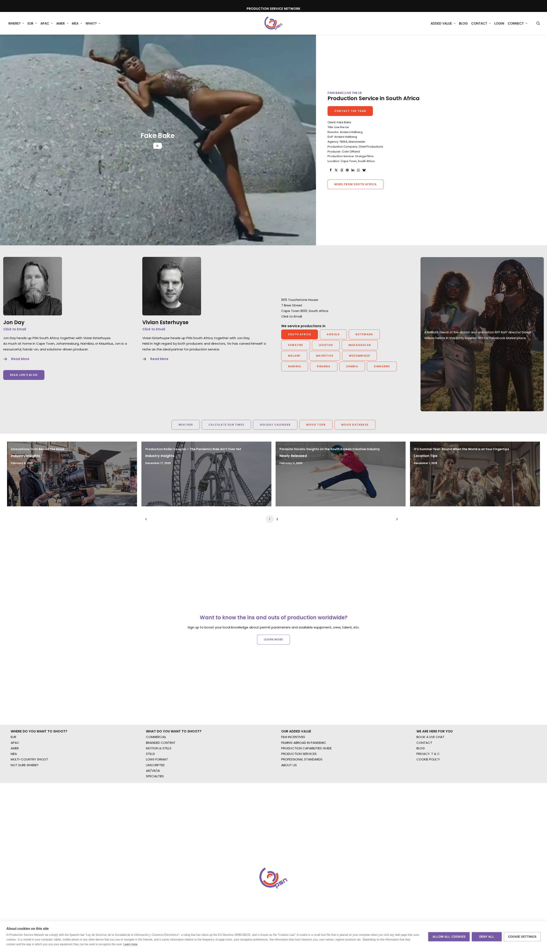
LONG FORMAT (157, 759)
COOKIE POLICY (428, 759)
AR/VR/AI (153, 770)
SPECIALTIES (155, 776)
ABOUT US (289, 765)
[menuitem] (16, 23)
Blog (463, 23)
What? (91, 23)
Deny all (486, 936)
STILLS (150, 753)
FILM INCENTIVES (293, 737)
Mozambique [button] (359, 355)
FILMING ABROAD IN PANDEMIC (303, 742)
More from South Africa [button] (355, 184)
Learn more (130, 944)
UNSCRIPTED (155, 765)
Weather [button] (185, 424)
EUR (30, 23)
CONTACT (424, 742)
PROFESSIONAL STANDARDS (301, 759)
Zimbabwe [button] (382, 366)
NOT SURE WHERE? (24, 765)
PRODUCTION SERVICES (299, 753)
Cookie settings (522, 936)
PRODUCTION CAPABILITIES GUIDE (306, 748)
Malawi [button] (294, 355)
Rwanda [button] (323, 366)
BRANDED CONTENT (160, 742)
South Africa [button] (299, 334)
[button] (538, 23)
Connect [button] (516, 23)
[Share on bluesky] (363, 170)
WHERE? (14, 23)
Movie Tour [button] (316, 424)
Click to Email (14, 329)
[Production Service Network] (273, 23)
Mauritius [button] (324, 355)
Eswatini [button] (295, 345)
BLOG (420, 748)
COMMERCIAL (156, 737)
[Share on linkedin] (352, 170)
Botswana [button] (364, 334)
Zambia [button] (352, 366)
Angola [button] (333, 334)
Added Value (441, 23)
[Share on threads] (341, 170)
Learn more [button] (273, 639)
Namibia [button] (294, 366)
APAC (44, 23)
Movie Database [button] (355, 424)
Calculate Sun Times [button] (226, 424)
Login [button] (499, 23)
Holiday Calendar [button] (275, 424)
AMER (60, 23)
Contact (479, 23)
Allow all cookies (448, 936)
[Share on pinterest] (347, 170)
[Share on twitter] (336, 170)
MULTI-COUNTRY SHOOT (29, 759)
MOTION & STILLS (158, 748)
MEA (75, 23)
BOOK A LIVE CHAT (430, 737)
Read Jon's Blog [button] (24, 375)
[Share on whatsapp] (358, 170)
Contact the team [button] (350, 111)
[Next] (396, 520)
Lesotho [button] (326, 345)
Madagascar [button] (359, 345)
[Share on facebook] (330, 170)
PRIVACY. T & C (428, 753)
